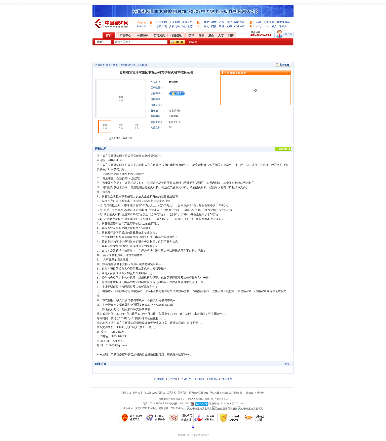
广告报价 (260, 392)
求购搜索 (159, 379)
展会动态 (187, 26)
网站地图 (215, 392)
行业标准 (239, 26)
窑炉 (206, 22)
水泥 (229, 22)
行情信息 (176, 35)
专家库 (283, 26)
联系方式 (171, 392)
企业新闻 (174, 22)
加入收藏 (172, 379)
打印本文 (200, 379)
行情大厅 (142, 26)
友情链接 (226, 392)
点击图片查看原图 (122, 138)
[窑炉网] (111, 23)
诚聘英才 (137, 392)
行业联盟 (269, 22)
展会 (274, 26)
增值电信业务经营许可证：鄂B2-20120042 (181, 399)
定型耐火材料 (127, 64)
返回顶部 (227, 379)
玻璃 (221, 26)
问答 (229, 26)
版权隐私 (149, 392)
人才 (266, 26)
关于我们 (182, 392)
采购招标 (142, 35)
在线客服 (285, 34)
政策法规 (161, 26)
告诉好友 (186, 379)
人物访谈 (174, 26)
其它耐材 (142, 64)
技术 (191, 35)
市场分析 (187, 22)
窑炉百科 (239, 22)
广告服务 (248, 392)
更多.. (288, 364)
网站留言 (237, 392)
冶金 (221, 22)
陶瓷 (214, 26)
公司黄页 (159, 35)
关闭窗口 (213, 379)
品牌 (258, 22)
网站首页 (126, 392)
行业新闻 (161, 22)
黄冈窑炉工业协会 (198, 392)
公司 (258, 26)
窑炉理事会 (283, 22)
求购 (115, 64)
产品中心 (125, 35)
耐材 (214, 22)
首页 (109, 35)
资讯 (201, 35)
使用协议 (160, 392)
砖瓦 (206, 26)
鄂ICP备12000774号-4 (216, 399)
